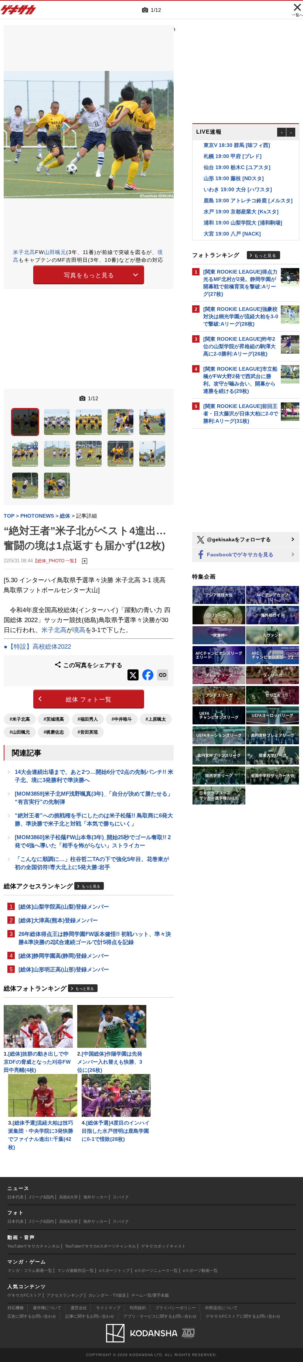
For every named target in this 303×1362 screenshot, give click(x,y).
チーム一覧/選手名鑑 (150, 1295)
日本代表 (15, 1197)
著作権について (47, 1308)
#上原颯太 (156, 719)
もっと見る (91, 886)
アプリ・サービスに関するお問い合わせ (160, 1316)
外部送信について (221, 1308)
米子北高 (24, 252)
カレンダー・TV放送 (107, 1295)
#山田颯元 (20, 732)
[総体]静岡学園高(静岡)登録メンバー (63, 956)
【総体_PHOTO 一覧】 (56, 560)
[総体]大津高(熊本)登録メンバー (58, 920)
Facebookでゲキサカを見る (239, 555)
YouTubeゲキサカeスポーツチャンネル (100, 1246)
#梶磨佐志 (54, 732)
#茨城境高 (54, 719)
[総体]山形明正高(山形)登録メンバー (63, 969)
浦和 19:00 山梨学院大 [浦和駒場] (243, 214)
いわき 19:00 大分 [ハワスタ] (238, 180)
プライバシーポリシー (175, 1308)
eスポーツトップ (114, 1270)
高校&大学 (68, 1197)
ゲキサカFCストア (24, 1295)
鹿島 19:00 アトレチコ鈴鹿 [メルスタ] (248, 192)
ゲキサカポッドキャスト (163, 1246)
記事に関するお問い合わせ (89, 1316)
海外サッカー (95, 1197)
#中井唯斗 (122, 719)
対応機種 (15, 1308)
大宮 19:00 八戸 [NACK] (232, 225)
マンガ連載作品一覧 (75, 1270)
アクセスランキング (65, 1295)
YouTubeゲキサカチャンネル (33, 1246)
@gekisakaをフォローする (238, 539)
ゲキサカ (18, 12)
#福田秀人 (88, 719)
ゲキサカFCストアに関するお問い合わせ (243, 1316)
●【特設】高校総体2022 (37, 646)
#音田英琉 (88, 732)
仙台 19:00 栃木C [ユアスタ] (237, 158)
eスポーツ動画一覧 (200, 1270)
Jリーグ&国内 (41, 1197)
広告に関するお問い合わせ (31, 1316)
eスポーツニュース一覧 (156, 1270)
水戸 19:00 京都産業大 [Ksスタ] (241, 203)
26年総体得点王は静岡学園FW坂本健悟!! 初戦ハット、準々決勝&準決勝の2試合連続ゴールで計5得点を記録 (94, 938)
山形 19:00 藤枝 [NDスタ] (234, 169)
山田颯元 (55, 252)
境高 (79, 630)
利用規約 (138, 1308)
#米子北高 (20, 719)
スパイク (121, 1197)
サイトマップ (108, 1308)
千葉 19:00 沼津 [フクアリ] (235, 236)
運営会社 (79, 1308)
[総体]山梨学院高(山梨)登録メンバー (63, 906)
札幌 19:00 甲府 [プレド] (233, 147)
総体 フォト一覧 (89, 699)
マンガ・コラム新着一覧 (29, 1270)
